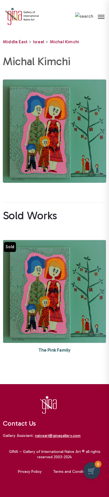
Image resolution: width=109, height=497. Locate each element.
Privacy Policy (30, 471)
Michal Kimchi (64, 41)
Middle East (15, 41)
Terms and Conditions (72, 471)
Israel (38, 41)
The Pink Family (55, 350)
